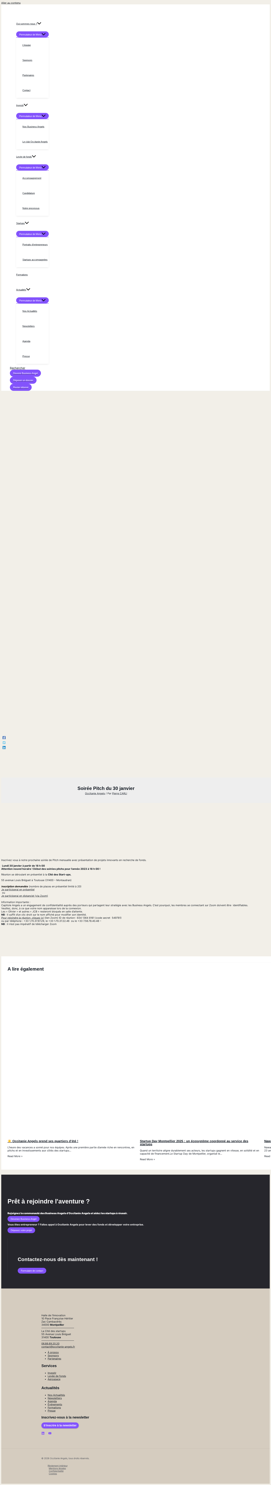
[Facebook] (4, 737)
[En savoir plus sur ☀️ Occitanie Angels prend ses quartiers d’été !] (72, 1134)
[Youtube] (49, 1433)
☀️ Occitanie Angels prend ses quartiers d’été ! (43, 1141)
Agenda (52, 1401)
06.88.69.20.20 (50, 1343)
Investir (52, 1372)
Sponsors (53, 1355)
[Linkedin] (4, 747)
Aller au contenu (11, 2)
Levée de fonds (57, 1376)
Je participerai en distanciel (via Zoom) (24, 895)
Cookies (53, 1473)
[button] (17, 368)
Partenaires (54, 1358)
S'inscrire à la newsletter (60, 1425)
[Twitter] (4, 742)
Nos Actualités (56, 1395)
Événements (55, 1404)
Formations (54, 1407)
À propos (53, 1352)
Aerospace (54, 1379)
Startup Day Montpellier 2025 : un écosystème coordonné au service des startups (194, 1142)
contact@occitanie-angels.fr (58, 1346)
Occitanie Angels (95, 793)
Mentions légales (57, 1468)
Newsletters (55, 1398)
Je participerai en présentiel (18, 889)
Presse (52, 1410)
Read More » (15, 1156)
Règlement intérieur (58, 1465)
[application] (39, 23)
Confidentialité (56, 1471)
